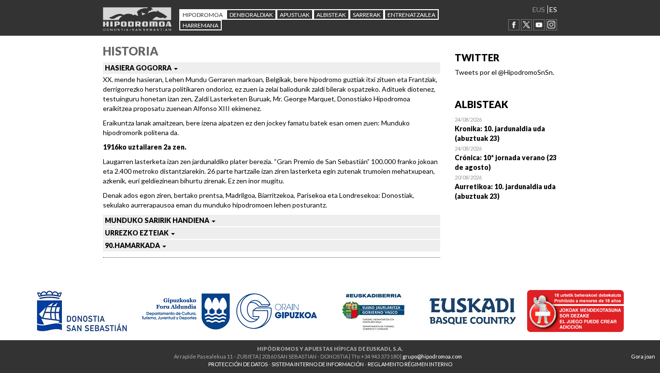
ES (553, 9)
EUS (538, 9)
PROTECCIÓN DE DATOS (238, 364)
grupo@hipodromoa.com (432, 356)
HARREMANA (200, 25)
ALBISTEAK (331, 14)
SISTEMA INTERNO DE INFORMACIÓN (318, 364)
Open (506, 128)
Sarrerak (367, 14)
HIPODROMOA (203, 14)
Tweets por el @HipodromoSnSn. (504, 72)
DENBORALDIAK (251, 14)
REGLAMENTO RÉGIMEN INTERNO (410, 364)
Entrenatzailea (411, 14)
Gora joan (643, 356)
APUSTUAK (295, 14)
